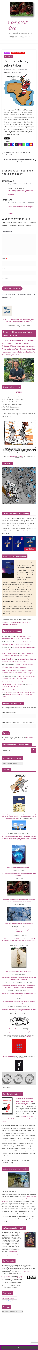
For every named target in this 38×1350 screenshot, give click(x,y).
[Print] (31, 144)
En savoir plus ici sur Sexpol (10, 1255)
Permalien (29, 184)
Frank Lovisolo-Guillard (9, 653)
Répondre (11, 195)
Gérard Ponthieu (22, 69)
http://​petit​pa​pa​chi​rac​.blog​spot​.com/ (20, 191)
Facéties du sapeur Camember (15, 456)
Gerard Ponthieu (7, 659)
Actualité (7, 53)
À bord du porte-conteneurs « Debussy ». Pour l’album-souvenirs (19, 160)
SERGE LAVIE (8, 181)
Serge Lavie (7, 199)
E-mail (5, 268)
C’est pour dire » (7, 1276)
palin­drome (27, 1036)
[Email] (9, 144)
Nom (4, 259)
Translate (14, 1301)
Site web (5, 278)
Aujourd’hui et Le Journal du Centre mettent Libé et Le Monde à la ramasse (18, 153)
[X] (16, 144)
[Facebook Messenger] (27, 144)
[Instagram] (20, 144)
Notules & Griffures (18, 53)
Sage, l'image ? (8, 56)
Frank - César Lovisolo (9, 670)
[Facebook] (12, 144)
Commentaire (7, 231)
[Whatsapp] (23, 144)
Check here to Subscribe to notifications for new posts (18, 295)
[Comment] (5, 144)
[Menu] (3, 42)
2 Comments (17, 72)
